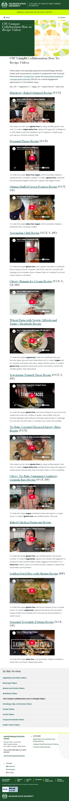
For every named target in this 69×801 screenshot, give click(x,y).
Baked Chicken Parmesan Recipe (30, 522)
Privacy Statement (60, 780)
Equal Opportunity (49, 780)
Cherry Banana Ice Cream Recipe (31, 281)
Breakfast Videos (10, 693)
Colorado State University (41, 747)
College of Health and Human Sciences (44, 5)
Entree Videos (8, 709)
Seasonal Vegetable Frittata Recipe (32, 622)
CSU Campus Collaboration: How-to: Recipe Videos (24, 699)
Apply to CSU (19, 780)
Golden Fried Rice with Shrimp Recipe (34, 573)
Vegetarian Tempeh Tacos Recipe (30, 375)
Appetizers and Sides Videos (14, 678)
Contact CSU (28, 780)
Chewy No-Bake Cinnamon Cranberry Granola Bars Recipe (34, 478)
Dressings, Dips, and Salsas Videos (17, 704)
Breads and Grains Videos (14, 688)
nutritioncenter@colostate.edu (14, 756)
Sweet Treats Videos (11, 725)
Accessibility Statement (6, 780)
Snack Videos (8, 714)
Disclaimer (38, 779)
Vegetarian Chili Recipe (25, 233)
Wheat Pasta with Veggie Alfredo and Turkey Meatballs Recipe (33, 322)
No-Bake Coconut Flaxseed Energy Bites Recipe (35, 429)
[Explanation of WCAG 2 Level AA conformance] (34, 789)
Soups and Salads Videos (13, 719)
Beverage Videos (10, 683)
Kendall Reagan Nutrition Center (34, 12)
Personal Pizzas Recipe (24, 141)
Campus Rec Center (32, 76)
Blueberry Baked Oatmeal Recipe (31, 93)
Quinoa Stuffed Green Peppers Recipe (33, 187)
